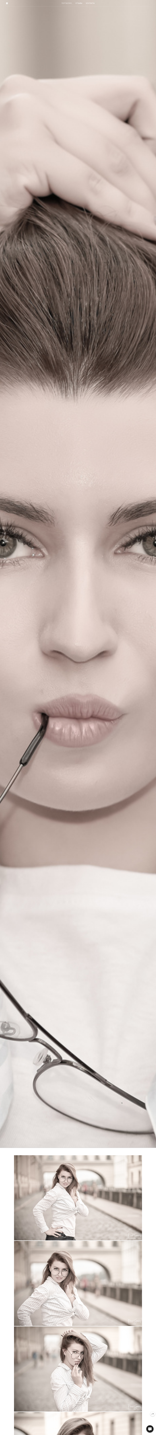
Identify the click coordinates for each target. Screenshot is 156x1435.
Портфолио (67, 3)
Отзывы (78, 3)
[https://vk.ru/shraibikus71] (7, 3)
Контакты (90, 3)
